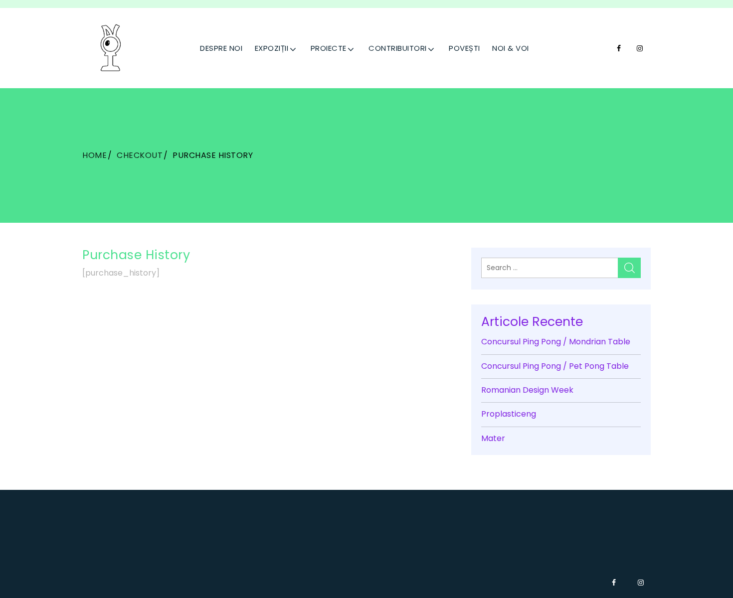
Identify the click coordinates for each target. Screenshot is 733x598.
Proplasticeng (508, 414)
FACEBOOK (620, 48)
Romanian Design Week (527, 390)
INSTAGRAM (641, 48)
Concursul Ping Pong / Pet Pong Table (555, 366)
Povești (464, 48)
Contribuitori (397, 48)
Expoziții (272, 48)
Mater (493, 438)
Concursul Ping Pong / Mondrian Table (555, 341)
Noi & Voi (510, 48)
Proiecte (329, 48)
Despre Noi (221, 48)
